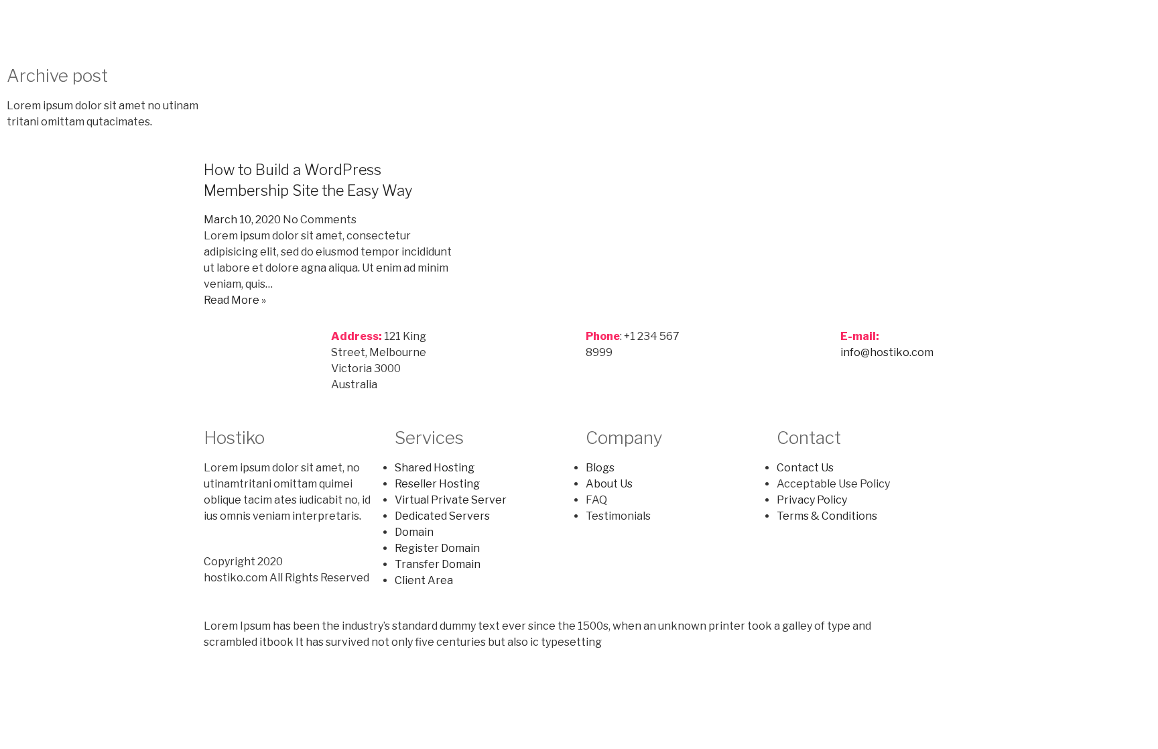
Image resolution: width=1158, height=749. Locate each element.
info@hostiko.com (887, 352)
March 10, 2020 (242, 219)
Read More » (235, 300)
